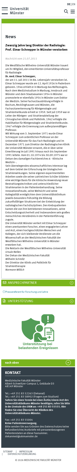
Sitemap (8, 451)
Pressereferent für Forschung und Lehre (26, 292)
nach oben (12, 362)
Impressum (25, 451)
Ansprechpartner (22, 282)
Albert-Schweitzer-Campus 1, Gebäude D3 (29, 383)
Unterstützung (20, 301)
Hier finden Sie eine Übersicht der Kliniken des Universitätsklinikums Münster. (35, 410)
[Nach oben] (38, 463)
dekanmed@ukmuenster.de (21, 436)
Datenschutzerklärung (22, 454)
